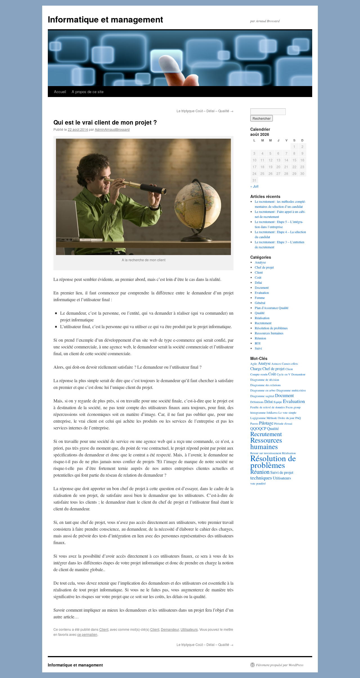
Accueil (60, 91)
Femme (260, 297)
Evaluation (262, 292)
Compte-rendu (258, 374)
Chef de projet (264, 267)
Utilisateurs (189, 629)
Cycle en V (284, 374)
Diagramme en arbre (263, 390)
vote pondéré (258, 483)
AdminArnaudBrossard (112, 129)
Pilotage (266, 423)
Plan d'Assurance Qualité (271, 307)
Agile (253, 364)
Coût (258, 277)
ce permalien (87, 634)
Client (103, 629)
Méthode (272, 418)
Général (260, 302)
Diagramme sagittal (262, 396)
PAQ (298, 418)
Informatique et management (105, 19)
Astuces (276, 364)
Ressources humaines (269, 333)
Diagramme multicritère (291, 390)
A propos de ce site (88, 91)
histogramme (258, 413)
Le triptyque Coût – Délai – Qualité (205, 110)
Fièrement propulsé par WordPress (279, 665)
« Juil (254, 186)
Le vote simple (287, 413)
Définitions (257, 402)
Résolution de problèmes (271, 328)
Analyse (260, 262)
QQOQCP (258, 428)
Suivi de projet (281, 472)
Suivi (258, 348)
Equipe (278, 402)
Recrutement (263, 323)
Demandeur (170, 629)
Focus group (293, 407)
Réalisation (262, 318)
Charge (256, 368)
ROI (257, 343)
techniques (261, 477)
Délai (258, 282)
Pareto (254, 423)
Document (262, 287)
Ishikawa (272, 413)
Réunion (260, 338)
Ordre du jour (286, 418)
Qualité (259, 312)
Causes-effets (290, 364)
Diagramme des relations (265, 385)
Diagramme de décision (264, 380)
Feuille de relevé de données (267, 407)
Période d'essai (283, 423)
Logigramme (258, 418)
